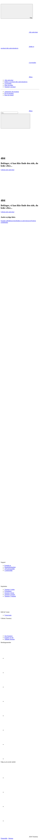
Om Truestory (8, 636)
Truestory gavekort (10, 87)
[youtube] (18, 806)
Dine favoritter (8, 85)
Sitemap (10, 838)
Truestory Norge (9, 593)
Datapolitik (4, 838)
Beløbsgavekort (11, 221)
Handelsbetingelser (10, 567)
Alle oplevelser (8, 80)
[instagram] (18, 792)
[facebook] (18, 778)
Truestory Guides (9, 589)
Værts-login (7, 615)
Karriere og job (8, 637)
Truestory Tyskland (10, 596)
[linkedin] (18, 821)
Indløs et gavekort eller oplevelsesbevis (15, 82)
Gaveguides (7, 83)
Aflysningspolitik (9, 569)
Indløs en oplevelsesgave (23, 221)
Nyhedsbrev (8, 591)
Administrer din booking (11, 91)
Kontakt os (4, 221)
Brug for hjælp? (9, 95)
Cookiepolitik (8, 570)
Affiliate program (9, 639)
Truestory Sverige (9, 594)
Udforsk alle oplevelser (7, 170)
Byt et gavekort (8, 93)
